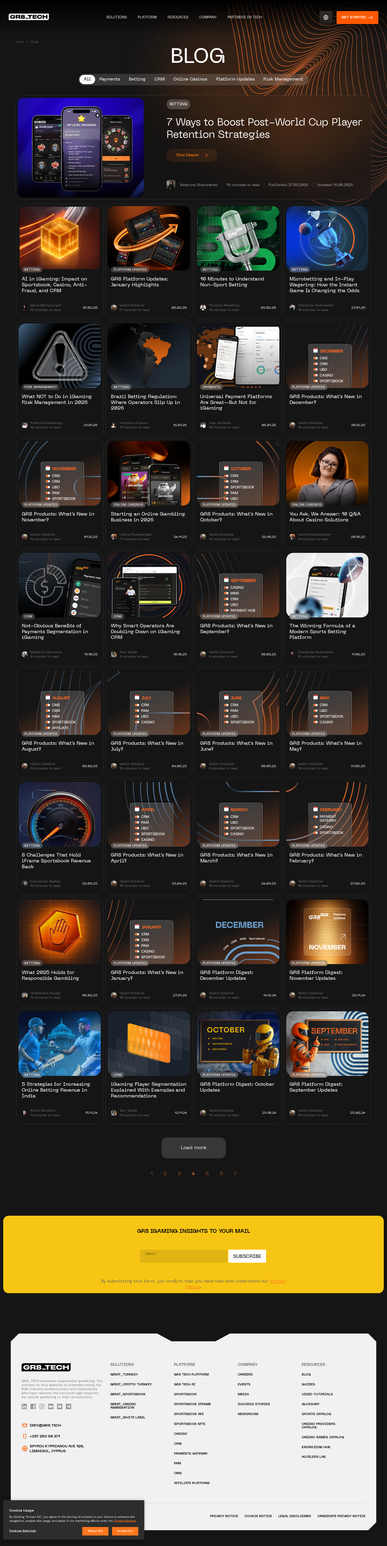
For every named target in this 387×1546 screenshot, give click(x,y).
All (87, 79)
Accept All (125, 1531)
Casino (180, 1434)
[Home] (29, 17)
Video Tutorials (317, 1394)
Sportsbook (185, 1394)
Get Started (353, 17)
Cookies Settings (22, 1531)
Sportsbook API (189, 1414)
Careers (245, 1374)
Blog (306, 1374)
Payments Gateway (191, 1453)
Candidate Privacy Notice (341, 1516)
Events (244, 1384)
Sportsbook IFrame (192, 1404)
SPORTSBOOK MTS (189, 1424)
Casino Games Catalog (323, 1437)
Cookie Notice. (125, 1521)
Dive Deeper (187, 155)
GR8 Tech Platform (191, 1374)
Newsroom (248, 1414)
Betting (137, 79)
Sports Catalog (316, 1414)
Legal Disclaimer (294, 1516)
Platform (147, 17)
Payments (109, 79)
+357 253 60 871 (45, 1436)
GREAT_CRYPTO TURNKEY (131, 1384)
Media (243, 1394)
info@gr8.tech (45, 1425)
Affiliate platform (191, 1483)
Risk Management (283, 79)
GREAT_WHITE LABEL (127, 1417)
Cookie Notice (258, 1516)
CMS (178, 1473)
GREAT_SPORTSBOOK (128, 1394)
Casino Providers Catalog (318, 1426)
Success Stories (254, 1404)
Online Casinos (190, 79)
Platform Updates (235, 79)
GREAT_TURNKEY (124, 1374)
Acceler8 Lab (314, 1457)
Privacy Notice (224, 1516)
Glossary (310, 1404)
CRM (159, 79)
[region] (73, 1520)
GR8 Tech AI (185, 1384)
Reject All (95, 1531)
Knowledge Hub (316, 1447)
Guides (308, 1384)
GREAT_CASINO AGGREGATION (123, 1406)
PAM (177, 1463)
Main (20, 42)
